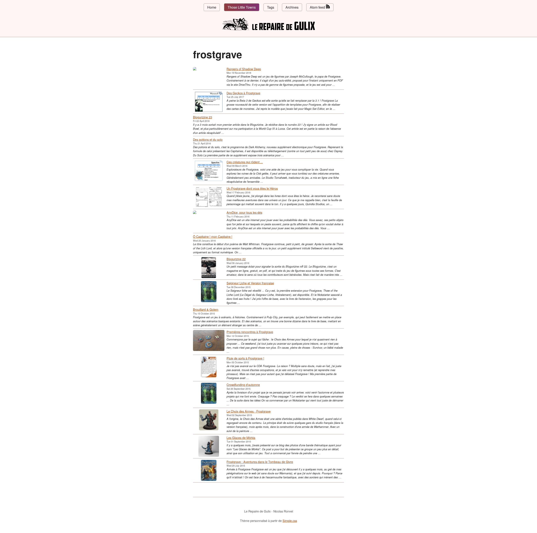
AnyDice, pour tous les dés (244, 212)
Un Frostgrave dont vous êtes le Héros (252, 188)
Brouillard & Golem (205, 309)
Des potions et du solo (208, 139)
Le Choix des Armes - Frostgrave (249, 411)
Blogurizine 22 (236, 259)
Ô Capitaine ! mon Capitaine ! (212, 236)
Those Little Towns (242, 7)
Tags (270, 7)
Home (211, 7)
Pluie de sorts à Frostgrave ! (245, 358)
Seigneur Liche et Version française (250, 283)
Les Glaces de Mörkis (241, 437)
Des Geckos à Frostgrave (243, 93)
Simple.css (290, 520)
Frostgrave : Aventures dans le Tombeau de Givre (260, 461)
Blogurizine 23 (202, 117)
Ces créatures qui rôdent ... (245, 162)
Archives (291, 7)
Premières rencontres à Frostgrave (250, 332)
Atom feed (318, 7)
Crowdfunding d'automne (243, 384)
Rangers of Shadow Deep (244, 69)
